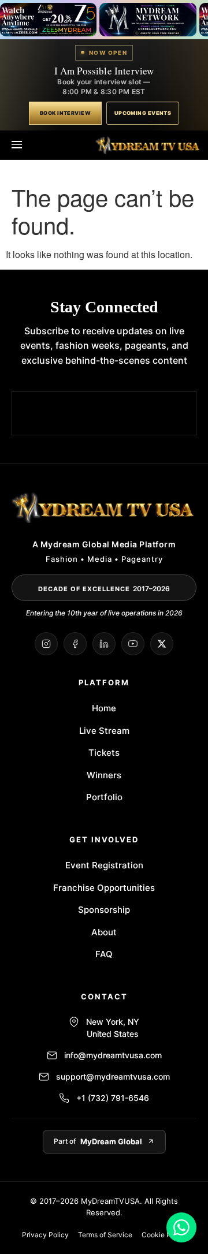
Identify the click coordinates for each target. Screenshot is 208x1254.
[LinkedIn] (104, 643)
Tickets (104, 752)
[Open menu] (17, 145)
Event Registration (104, 865)
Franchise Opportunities (104, 887)
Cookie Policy (164, 1234)
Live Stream (104, 730)
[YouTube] (132, 643)
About (104, 932)
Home (104, 708)
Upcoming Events (143, 113)
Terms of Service (105, 1234)
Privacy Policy (45, 1234)
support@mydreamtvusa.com (113, 1076)
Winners (104, 775)
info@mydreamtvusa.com (113, 1055)
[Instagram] (46, 643)
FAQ (104, 954)
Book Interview (65, 113)
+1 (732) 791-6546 (112, 1098)
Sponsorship (104, 909)
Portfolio (104, 797)
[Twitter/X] (161, 643)
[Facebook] (75, 643)
